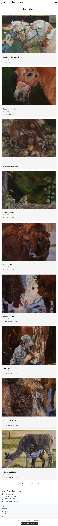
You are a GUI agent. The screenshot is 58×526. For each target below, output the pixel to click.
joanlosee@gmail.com (11, 501)
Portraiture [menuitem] (4, 511)
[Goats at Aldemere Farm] (29, 40)
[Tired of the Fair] (29, 144)
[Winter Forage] (29, 300)
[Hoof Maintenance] (29, 351)
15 (32, 483)
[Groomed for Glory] (29, 92)
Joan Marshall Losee (12, 2)
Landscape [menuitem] (4, 508)
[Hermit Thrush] (29, 196)
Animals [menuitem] (3, 514)
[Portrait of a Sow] (29, 403)
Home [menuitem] (3, 506)
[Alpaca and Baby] (29, 455)
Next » (37, 483)
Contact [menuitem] (3, 516)
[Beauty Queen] (29, 248)
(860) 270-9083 (10, 499)
